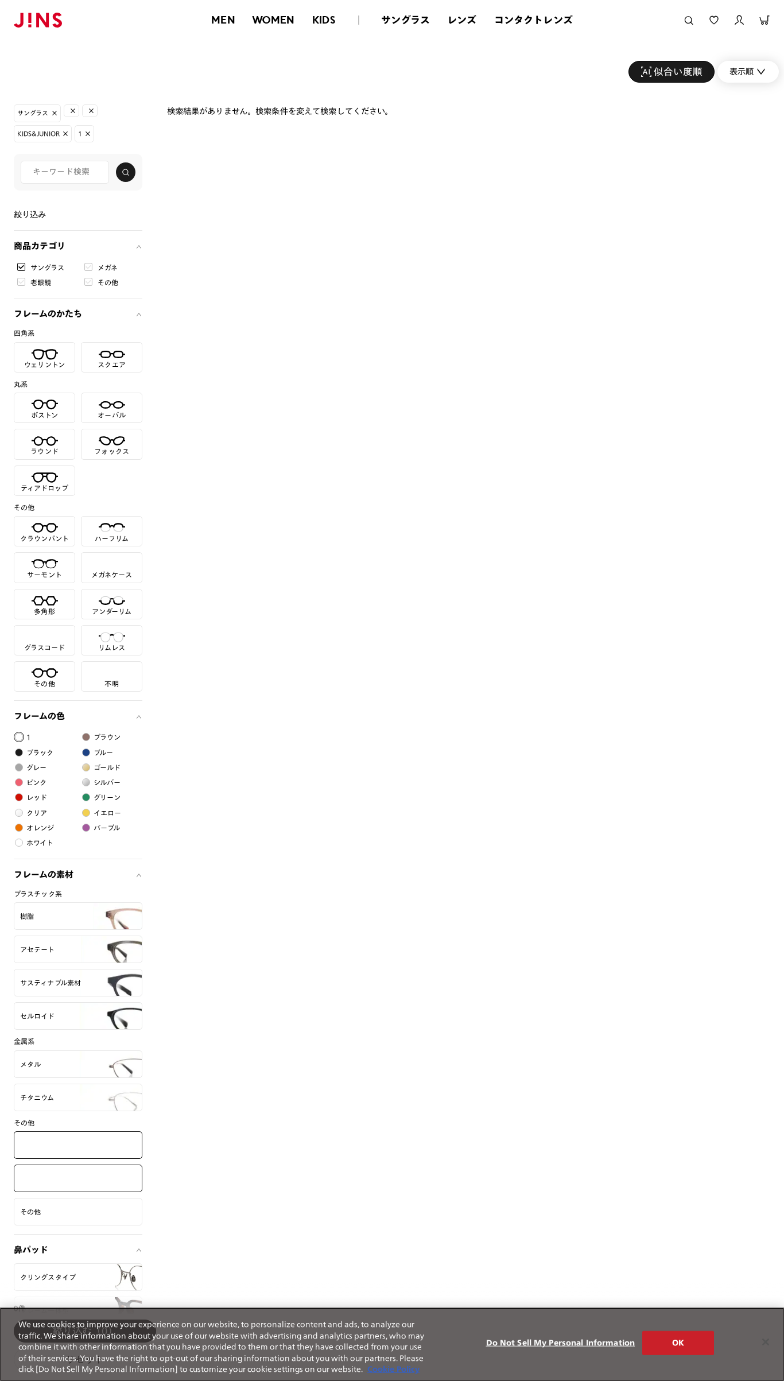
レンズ (462, 20)
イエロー (108, 812)
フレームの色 (39, 716)
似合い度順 (678, 71)
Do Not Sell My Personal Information (560, 1343)
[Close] (765, 1342)
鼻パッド (31, 1250)
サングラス (405, 20)
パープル (107, 827)
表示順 (741, 71)
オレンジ (40, 827)
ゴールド (107, 767)
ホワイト (40, 842)
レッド (36, 797)
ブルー (103, 752)
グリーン (107, 797)
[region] (392, 1344)
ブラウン (107, 737)
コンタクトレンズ (533, 20)
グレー (36, 767)
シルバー (107, 782)
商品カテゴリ (39, 246)
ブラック (40, 752)
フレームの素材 (43, 874)
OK (678, 1343)
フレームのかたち (48, 313)
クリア (36, 812)
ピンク (36, 782)
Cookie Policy (393, 1369)
